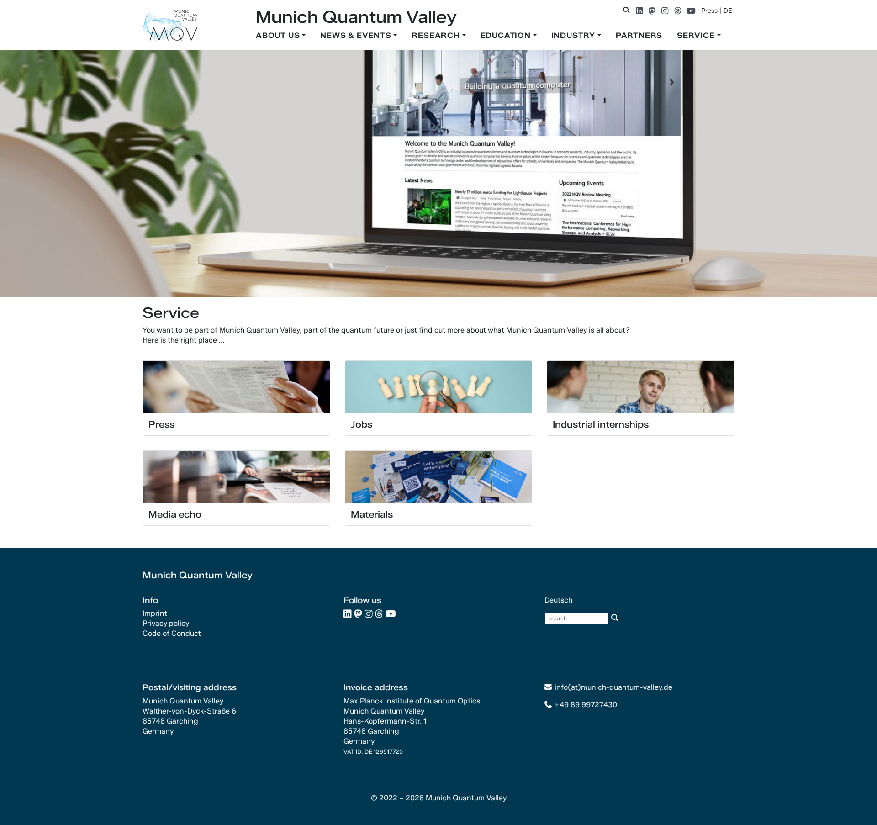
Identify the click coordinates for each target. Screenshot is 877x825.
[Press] (236, 386)
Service (697, 35)
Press (709, 11)
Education (507, 35)
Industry (574, 35)
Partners (639, 35)
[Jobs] (438, 386)
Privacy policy (166, 623)
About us (279, 35)
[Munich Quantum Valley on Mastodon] (652, 11)
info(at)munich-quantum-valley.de (613, 687)
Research (437, 35)
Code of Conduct (172, 633)
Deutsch (558, 600)
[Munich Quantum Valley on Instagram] (664, 11)
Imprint (155, 613)
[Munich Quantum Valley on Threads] (677, 11)
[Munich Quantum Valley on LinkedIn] (639, 11)
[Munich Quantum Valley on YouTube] (691, 11)
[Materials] (438, 476)
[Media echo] (236, 476)
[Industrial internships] (640, 386)
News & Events (356, 35)
